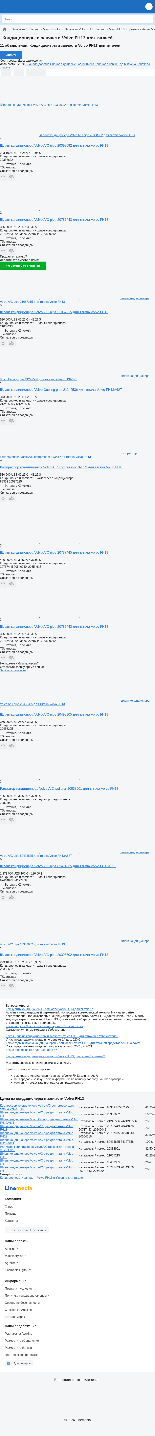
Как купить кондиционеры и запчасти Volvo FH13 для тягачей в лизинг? (55, 1056)
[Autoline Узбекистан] (26, 6)
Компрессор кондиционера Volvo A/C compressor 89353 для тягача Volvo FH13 (61, 467)
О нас (9, 1206)
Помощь (10, 1213)
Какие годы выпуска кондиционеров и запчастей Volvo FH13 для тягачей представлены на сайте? (74, 1043)
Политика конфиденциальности (27, 1295)
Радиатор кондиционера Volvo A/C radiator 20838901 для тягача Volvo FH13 (59, 789)
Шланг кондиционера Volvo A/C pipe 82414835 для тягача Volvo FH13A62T (58, 866)
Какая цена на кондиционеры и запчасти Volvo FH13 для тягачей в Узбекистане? (62, 1036)
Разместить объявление (23, 265)
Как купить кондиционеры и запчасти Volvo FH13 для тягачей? (49, 1009)
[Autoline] (4, 29)
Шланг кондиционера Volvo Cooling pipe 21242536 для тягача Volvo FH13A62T (61, 390)
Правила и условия (18, 1288)
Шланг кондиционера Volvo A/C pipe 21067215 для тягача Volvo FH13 (54, 312)
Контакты (11, 1220)
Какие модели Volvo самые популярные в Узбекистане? (44, 1026)
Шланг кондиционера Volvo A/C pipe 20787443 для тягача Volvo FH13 (54, 220)
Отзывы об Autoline (18, 1309)
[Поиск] (149, 19)
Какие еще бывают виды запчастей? (31, 1049)
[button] (149, 6)
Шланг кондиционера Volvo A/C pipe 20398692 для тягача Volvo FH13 (54, 145)
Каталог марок (15, 1316)
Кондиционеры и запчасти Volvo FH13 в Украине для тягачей (42, 1177)
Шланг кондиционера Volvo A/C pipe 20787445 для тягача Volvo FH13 (54, 552)
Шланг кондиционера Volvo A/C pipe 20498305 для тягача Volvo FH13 (54, 714)
